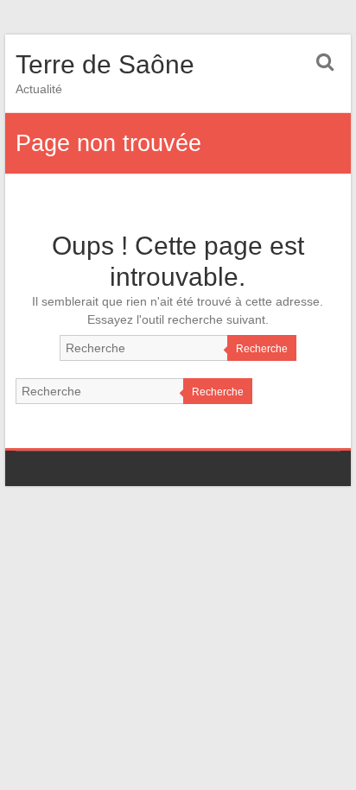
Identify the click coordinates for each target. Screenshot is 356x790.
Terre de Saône (105, 64)
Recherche (262, 349)
